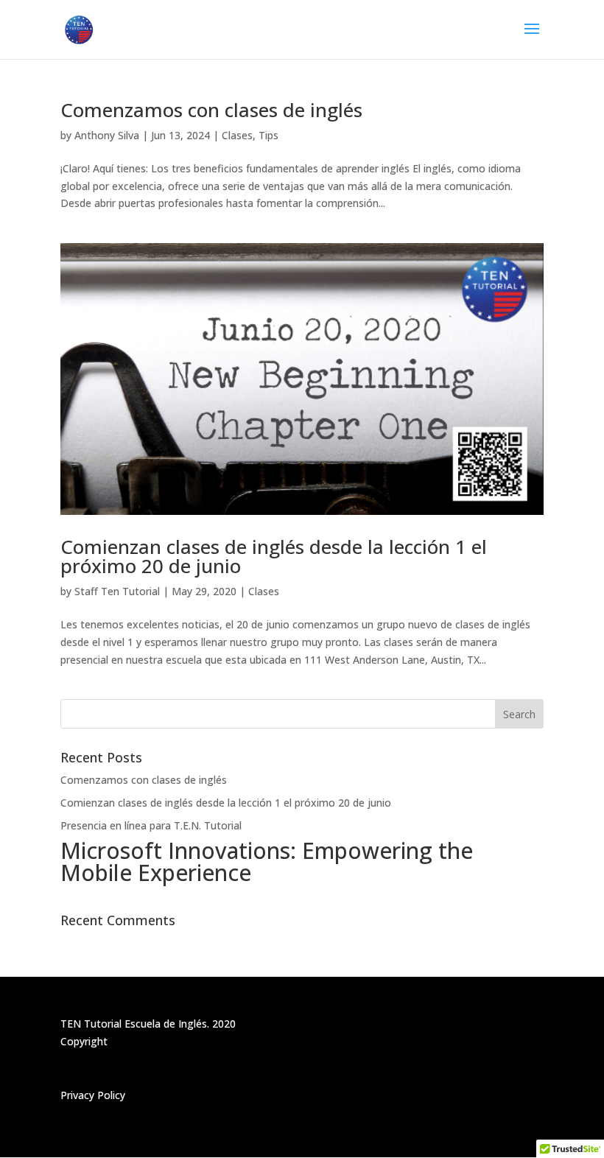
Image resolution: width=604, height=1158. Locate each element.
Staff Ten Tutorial (117, 591)
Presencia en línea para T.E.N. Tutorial (151, 825)
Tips (268, 135)
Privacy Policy (92, 1095)
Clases (237, 135)
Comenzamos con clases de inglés (211, 109)
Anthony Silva (106, 135)
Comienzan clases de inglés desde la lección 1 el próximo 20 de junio (273, 556)
